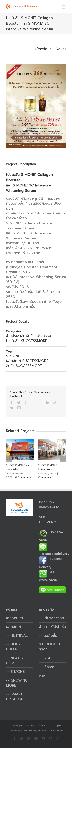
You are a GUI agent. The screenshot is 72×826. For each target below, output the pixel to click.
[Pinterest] (26, 402)
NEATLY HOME (15, 660)
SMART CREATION (15, 696)
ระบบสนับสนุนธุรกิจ (49, 646)
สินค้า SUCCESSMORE (24, 366)
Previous (44, 49)
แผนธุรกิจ (46, 609)
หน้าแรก (12, 609)
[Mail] (19, 407)
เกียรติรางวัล (54, 618)
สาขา (42, 675)
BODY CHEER (13, 646)
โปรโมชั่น (50, 635)
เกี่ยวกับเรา (14, 618)
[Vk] (11, 407)
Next (60, 49)
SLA (47, 658)
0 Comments (23, 477)
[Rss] (21, 738)
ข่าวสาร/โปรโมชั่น (52, 627)
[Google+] (40, 402)
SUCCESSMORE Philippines (47, 467)
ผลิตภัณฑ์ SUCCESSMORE (27, 361)
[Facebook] (11, 402)
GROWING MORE (17, 683)
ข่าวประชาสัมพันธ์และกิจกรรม (28, 336)
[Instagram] (43, 738)
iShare (49, 666)
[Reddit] (54, 402)
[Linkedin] (47, 402)
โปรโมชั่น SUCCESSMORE (26, 341)
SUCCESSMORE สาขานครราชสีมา (19, 467)
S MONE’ (13, 356)
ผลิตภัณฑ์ (13, 627)
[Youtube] (36, 738)
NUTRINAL (19, 635)
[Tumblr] (33, 402)
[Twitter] (18, 402)
